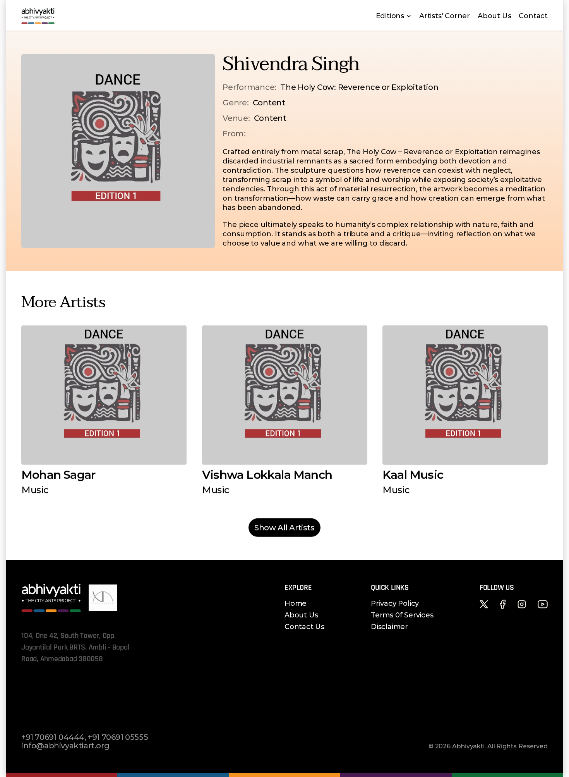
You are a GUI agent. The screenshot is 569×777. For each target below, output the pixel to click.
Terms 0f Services (402, 615)
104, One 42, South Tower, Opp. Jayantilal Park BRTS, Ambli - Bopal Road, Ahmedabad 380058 (76, 647)
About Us (301, 615)
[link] (284, 527)
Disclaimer (389, 626)
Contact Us (304, 626)
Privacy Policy (395, 603)
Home (295, 603)
